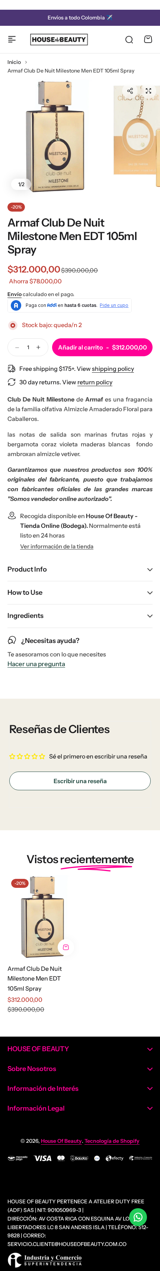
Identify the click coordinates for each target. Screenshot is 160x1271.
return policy (94, 382)
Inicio (14, 62)
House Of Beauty (61, 1141)
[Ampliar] (55, 136)
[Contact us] (138, 1217)
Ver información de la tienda (56, 547)
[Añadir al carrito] (66, 947)
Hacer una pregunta (36, 664)
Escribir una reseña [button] (80, 781)
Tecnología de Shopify (112, 1141)
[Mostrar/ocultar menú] (12, 39)
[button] (130, 91)
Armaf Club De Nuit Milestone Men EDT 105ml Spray (34, 978)
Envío (14, 294)
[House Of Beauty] (59, 39)
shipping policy (113, 368)
